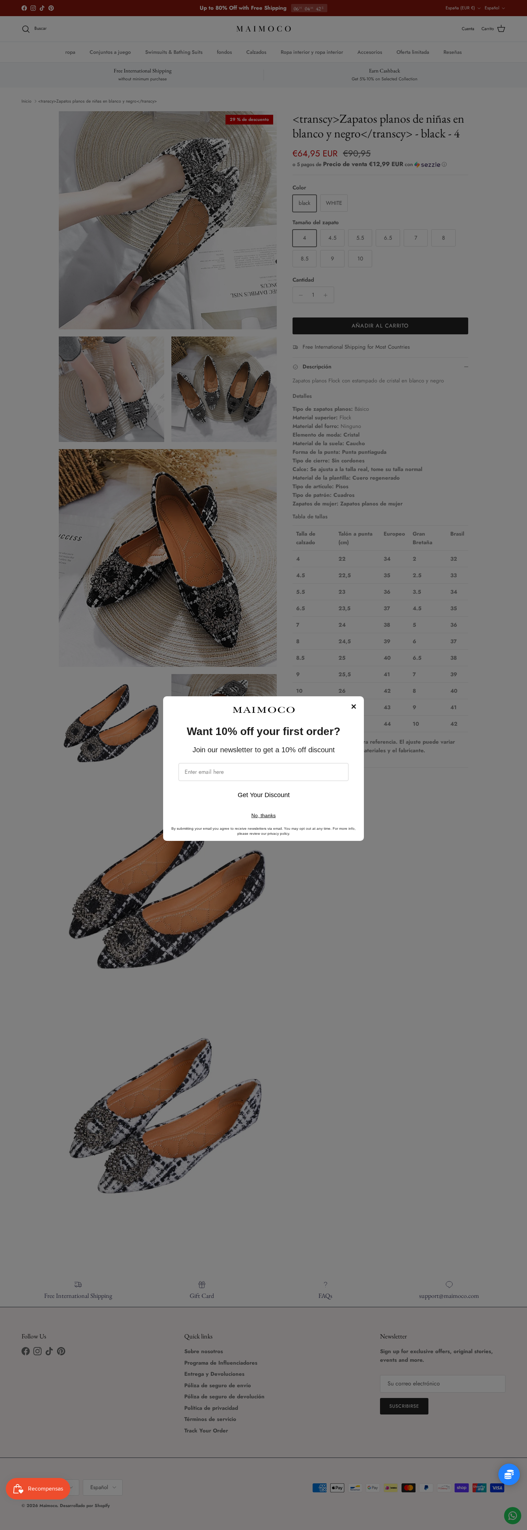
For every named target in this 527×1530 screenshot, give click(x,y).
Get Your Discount (264, 795)
